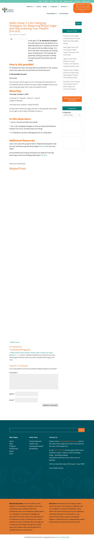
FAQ (56, 1)
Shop (40, 1)
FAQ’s (11, 454)
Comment (13, 373)
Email (11, 400)
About (11, 441)
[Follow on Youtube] (20, 459)
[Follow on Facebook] (11, 459)
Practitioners (51, 13)
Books (11, 451)
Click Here (42, 146)
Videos (51, 1)
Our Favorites (63, 13)
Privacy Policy (64, 537)
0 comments (22, 34)
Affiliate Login (85, 1)
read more (16, 208)
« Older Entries (14, 342)
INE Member (33, 449)
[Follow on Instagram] (16, 459)
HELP (61, 1)
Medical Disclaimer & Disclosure (72, 99)
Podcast (46, 1)
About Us (30, 6)
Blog (11, 444)
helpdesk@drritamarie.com (68, 441)
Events (39, 6)
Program (12, 446)
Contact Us (77, 1)
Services (63, 6)
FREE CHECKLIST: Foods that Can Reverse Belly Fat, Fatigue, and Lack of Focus (82, 8)
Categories (66, 112)
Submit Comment (50, 405)
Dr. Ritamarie (14, 34)
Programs (54, 6)
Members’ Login (68, 1)
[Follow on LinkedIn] (11, 463)
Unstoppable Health (36, 446)
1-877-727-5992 (59, 450)
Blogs (45, 6)
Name (12, 394)
